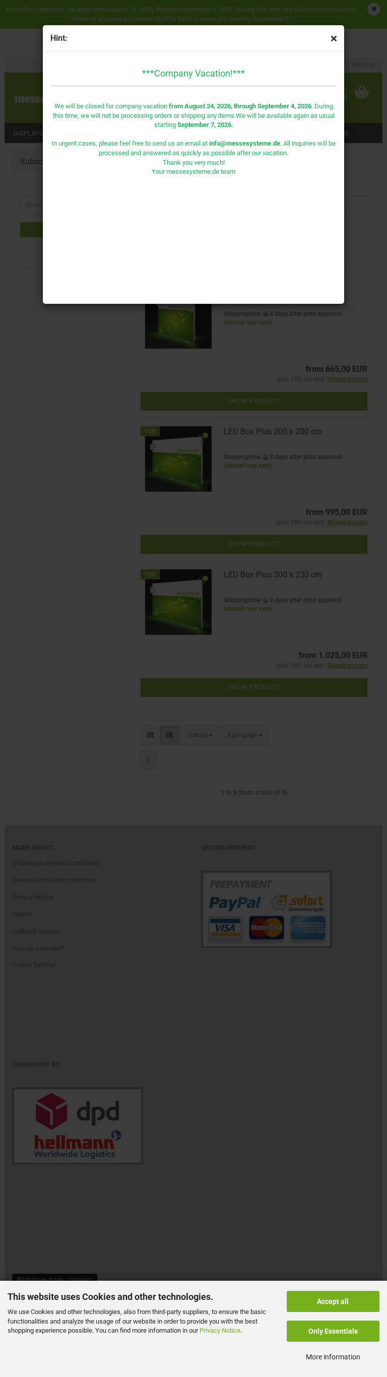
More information (333, 1357)
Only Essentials (333, 1331)
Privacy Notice (220, 1330)
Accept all (333, 1301)
